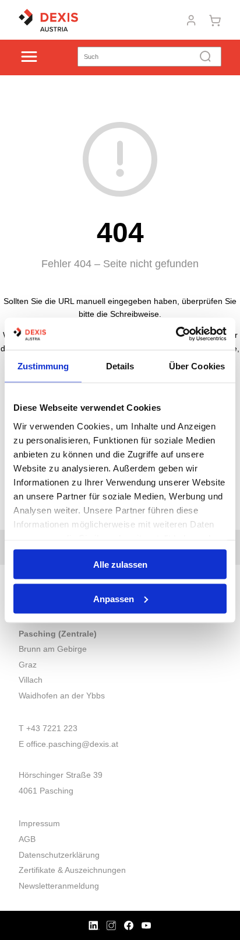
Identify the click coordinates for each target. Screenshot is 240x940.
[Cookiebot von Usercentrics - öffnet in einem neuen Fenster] (176, 333)
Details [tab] (120, 366)
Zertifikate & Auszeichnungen (72, 870)
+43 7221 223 (51, 728)
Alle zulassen (120, 564)
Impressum (39, 823)
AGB (27, 839)
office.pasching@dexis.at (72, 744)
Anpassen (113, 598)
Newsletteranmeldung (59, 885)
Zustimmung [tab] (43, 366)
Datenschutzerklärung (59, 854)
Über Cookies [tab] (197, 366)
